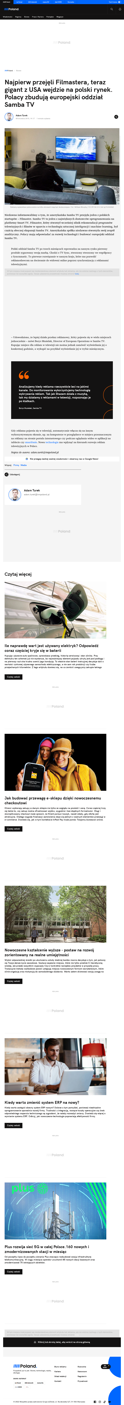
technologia (52, 442)
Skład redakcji (60, 1376)
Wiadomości (7, 17)
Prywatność (83, 1381)
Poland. (7, 2)
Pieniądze (50, 17)
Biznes (26, 17)
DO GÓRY (105, 1366)
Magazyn (60, 17)
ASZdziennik (32, 2)
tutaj (76, 273)
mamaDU (46, 2)
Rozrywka (71, 2)
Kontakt (57, 1381)
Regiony (18, 17)
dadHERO (58, 2)
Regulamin (82, 1376)
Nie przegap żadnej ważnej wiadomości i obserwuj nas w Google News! (64, 458)
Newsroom (82, 1371)
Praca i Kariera (37, 17)
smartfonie (31, 442)
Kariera (57, 1371)
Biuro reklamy (60, 1366)
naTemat (19, 2)
